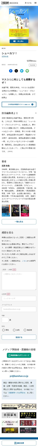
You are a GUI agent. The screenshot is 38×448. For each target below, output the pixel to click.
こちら (24, 261)
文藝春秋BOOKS (9, 3)
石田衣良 (5, 56)
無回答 (29, 330)
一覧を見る (19, 222)
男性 (7, 330)
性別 (3, 326)
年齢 (3, 315)
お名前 (4, 294)
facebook (10, 71)
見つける (28, 3)
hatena (21, 71)
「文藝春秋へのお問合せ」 (17, 393)
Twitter (16, 71)
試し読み (21, 41)
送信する (19, 337)
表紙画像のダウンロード (20, 355)
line (27, 71)
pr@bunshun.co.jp (19, 376)
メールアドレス (7, 305)
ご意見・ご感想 (7, 269)
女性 (18, 330)
